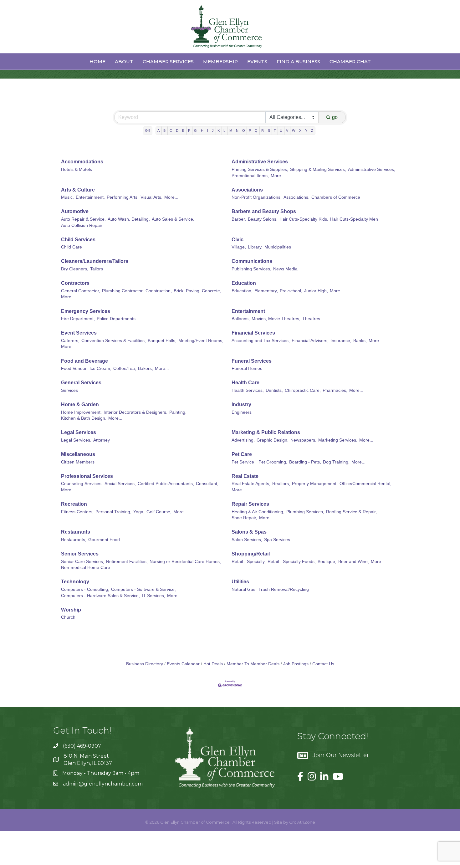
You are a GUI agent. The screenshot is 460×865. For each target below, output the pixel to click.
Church (68, 617)
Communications (252, 261)
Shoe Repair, (244, 517)
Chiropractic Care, (303, 390)
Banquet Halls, (162, 340)
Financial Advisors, (310, 340)
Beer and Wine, (353, 561)
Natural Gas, (244, 589)
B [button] (164, 130)
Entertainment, (90, 197)
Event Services (79, 332)
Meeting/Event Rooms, (200, 340)
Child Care (71, 247)
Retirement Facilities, (127, 561)
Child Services (78, 239)
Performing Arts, (123, 197)
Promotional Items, (250, 175)
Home (97, 61)
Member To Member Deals (253, 664)
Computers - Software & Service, (143, 589)
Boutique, (327, 561)
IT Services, (153, 595)
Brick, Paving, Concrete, (197, 291)
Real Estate (245, 476)
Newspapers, (303, 440)
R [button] (262, 130)
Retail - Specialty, (249, 561)
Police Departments (116, 318)
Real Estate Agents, (251, 483)
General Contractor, (80, 291)
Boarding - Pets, (305, 462)
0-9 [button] (147, 130)
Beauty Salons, (263, 219)
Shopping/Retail (251, 553)
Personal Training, (113, 511)
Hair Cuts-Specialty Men (354, 219)
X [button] (300, 130)
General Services (81, 382)
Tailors (96, 269)
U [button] (281, 130)
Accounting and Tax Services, (261, 340)
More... (278, 175)
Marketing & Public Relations (266, 432)
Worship (71, 609)
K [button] (218, 130)
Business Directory (144, 664)
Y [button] (306, 130)
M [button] (230, 130)
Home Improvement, (81, 412)
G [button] (195, 130)
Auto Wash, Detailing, (129, 219)
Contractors (75, 283)
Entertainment (248, 311)
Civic (237, 239)
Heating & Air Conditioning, (258, 511)
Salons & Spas (249, 532)
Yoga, (139, 511)
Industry (241, 404)
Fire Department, (78, 318)
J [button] (213, 130)
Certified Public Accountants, (166, 483)
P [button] (250, 130)
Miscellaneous (78, 454)
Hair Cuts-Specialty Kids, (303, 219)
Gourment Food (104, 539)
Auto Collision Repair (81, 225)
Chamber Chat (350, 61)
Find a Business (298, 61)
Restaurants (75, 532)
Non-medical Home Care (85, 567)
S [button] (269, 130)
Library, (255, 247)
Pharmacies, (335, 390)
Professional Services (87, 476)
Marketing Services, (337, 440)
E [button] (183, 130)
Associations (247, 189)
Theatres (311, 318)
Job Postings (296, 664)
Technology (75, 581)
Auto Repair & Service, (83, 219)
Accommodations (82, 161)
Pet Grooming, (272, 462)
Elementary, (266, 291)
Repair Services (250, 504)
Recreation (74, 504)
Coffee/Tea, (124, 368)
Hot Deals (213, 664)
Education (244, 283)
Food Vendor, (74, 368)
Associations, (296, 197)
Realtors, (281, 483)
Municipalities (277, 247)
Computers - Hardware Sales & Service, (100, 595)
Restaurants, (73, 539)
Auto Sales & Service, (173, 219)
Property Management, (315, 483)
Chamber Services (168, 61)
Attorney (101, 440)
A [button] (158, 130)
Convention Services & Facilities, (113, 340)
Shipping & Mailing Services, (318, 169)
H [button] (202, 130)
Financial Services (253, 332)
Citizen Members (78, 462)
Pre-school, (291, 291)
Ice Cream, (100, 368)
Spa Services (277, 539)
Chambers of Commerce (335, 197)
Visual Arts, (151, 197)
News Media (285, 269)
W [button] (293, 130)
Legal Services (78, 432)
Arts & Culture (78, 189)
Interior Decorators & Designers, (135, 412)
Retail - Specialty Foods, (292, 561)
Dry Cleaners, (74, 269)
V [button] (287, 130)
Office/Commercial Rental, (365, 483)
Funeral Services (252, 361)
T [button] (275, 130)
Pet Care (242, 454)
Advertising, (243, 440)
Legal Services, (76, 440)
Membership (220, 61)
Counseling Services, (82, 483)
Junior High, (316, 291)
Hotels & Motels (76, 169)
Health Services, (248, 390)
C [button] (171, 130)
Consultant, (207, 483)
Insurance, (340, 340)
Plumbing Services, (305, 511)
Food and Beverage (84, 361)
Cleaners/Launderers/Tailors (94, 261)
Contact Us (323, 664)
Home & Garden (80, 404)
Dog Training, (336, 462)
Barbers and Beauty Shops (264, 211)
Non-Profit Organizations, (257, 197)
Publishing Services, (251, 269)
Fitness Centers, (77, 511)
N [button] (237, 130)
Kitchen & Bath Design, (83, 418)
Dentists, (274, 390)
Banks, (360, 340)
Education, (242, 291)
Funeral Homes (247, 368)
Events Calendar (183, 664)
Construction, (159, 291)
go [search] (335, 117)
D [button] (177, 130)
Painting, (178, 412)
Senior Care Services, (82, 561)
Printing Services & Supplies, (260, 169)
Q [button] (256, 130)
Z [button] (312, 130)
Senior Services (80, 553)
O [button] (243, 130)
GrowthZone (302, 822)
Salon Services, (247, 539)
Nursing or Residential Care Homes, (185, 561)
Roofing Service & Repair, (351, 511)
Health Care (245, 382)
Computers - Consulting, (85, 589)
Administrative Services (260, 161)
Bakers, (145, 368)
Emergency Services (85, 311)
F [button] (189, 130)
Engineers (242, 412)
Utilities (240, 581)
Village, (239, 247)
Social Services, (120, 483)
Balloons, (241, 318)
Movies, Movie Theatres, (276, 318)
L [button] (224, 130)
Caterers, (70, 340)
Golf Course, (158, 511)
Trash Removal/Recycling (283, 589)
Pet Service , (244, 462)
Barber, (239, 219)
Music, (67, 197)
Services (69, 390)
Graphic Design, (273, 440)
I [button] (207, 130)
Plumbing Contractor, (123, 291)
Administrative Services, (371, 169)
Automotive (75, 211)
